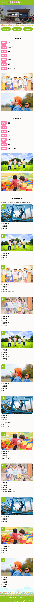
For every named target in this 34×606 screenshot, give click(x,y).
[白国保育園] (11, 2)
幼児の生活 (6, 29)
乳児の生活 (17, 29)
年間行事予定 (28, 29)
